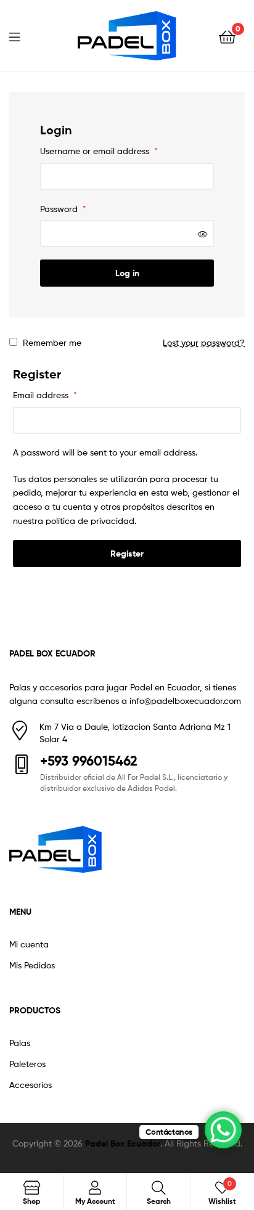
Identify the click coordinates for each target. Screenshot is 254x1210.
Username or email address (99, 150)
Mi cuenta (29, 944)
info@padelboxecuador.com (185, 700)
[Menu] (22, 36)
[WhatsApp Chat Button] (223, 1129)
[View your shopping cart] (227, 36)
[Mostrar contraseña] (203, 234)
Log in (127, 273)
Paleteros (27, 1063)
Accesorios (30, 1084)
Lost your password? (204, 342)
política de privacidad (90, 520)
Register (127, 553)
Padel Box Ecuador (122, 1143)
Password (63, 208)
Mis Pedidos (32, 965)
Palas (19, 1042)
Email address (45, 395)
